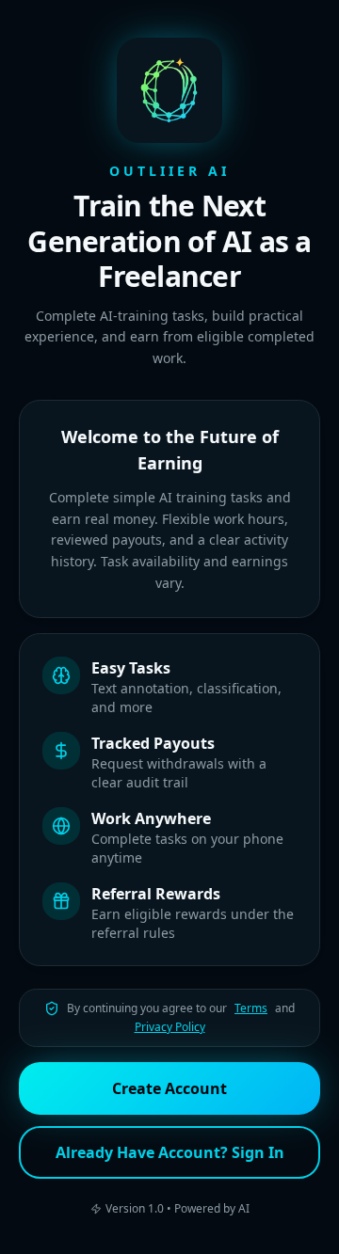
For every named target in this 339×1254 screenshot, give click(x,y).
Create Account (169, 1088)
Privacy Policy (170, 1027)
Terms (250, 1008)
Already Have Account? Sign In (170, 1152)
